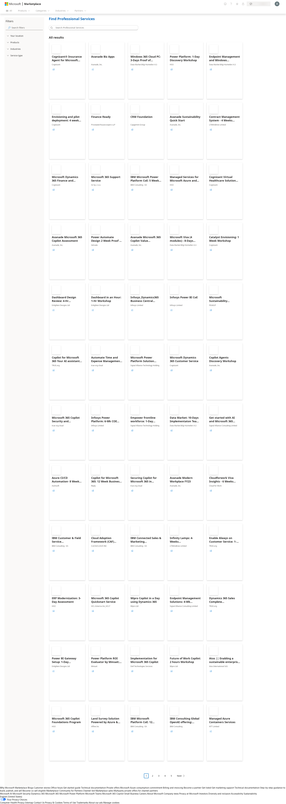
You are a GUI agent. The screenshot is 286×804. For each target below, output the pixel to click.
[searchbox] (27, 27)
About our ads (96, 802)
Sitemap (29, 802)
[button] (51, 27)
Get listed (206, 787)
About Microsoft (155, 793)
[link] (67, 70)
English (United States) (11, 796)
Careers (142, 793)
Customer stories (42, 787)
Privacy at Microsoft (189, 793)
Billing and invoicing (173, 787)
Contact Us (39, 802)
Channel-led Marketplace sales (98, 790)
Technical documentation (93, 787)
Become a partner (192, 787)
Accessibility (237, 793)
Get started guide (71, 787)
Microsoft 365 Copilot (113, 793)
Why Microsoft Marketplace (13, 787)
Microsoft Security (21, 793)
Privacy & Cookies (54, 802)
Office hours (57, 787)
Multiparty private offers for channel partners (136, 790)
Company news (171, 793)
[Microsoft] (13, 4)
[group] (53, 69)
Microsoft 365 (52, 793)
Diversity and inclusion (219, 793)
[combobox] (94, 28)
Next (179, 775)
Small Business (131, 793)
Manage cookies (111, 802)
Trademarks (82, 802)
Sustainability (250, 793)
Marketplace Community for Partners (64, 790)
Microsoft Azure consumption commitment (141, 787)
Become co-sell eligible (34, 790)
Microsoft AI (6, 793)
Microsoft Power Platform (72, 793)
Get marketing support (223, 787)
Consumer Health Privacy (12, 802)
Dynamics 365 (38, 793)
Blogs (30, 787)
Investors (203, 793)
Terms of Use (69, 802)
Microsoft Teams (93, 793)
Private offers (113, 787)
